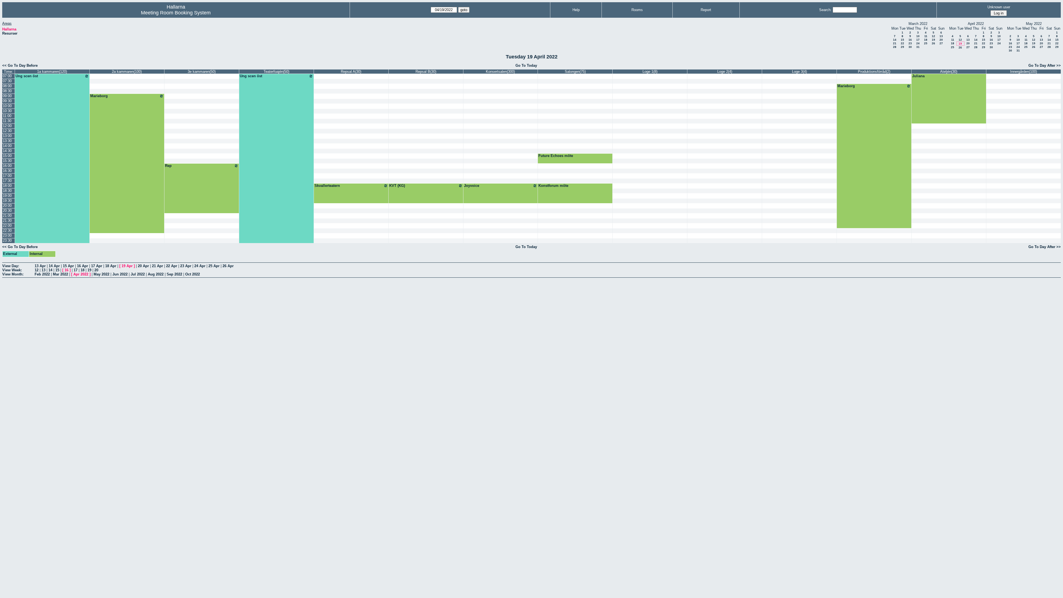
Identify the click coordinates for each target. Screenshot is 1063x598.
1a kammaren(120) (52, 71)
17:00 (7, 176)
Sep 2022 (174, 274)
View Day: (10, 266)
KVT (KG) (397, 186)
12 (933, 36)
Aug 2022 (156, 274)
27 (941, 43)
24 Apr (199, 266)
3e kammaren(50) (202, 71)
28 (894, 46)
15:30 (7, 161)
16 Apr (82, 266)
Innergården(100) (1023, 71)
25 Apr (214, 266)
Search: (825, 10)
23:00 (7, 235)
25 (925, 43)
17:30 (7, 181)
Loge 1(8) (650, 71)
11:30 (7, 121)
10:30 (7, 111)
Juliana (918, 76)
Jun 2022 (120, 274)
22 (902, 43)
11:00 (7, 116)
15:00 (7, 156)
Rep (168, 166)
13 (941, 36)
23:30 (7, 240)
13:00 (7, 136)
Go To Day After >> (1044, 65)
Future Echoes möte (555, 156)
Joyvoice (471, 186)
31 (918, 46)
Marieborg (846, 86)
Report (706, 10)
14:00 (7, 146)
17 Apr (96, 266)
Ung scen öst (27, 76)
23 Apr (185, 266)
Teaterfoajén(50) (276, 71)
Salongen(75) (575, 71)
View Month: (13, 274)
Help (576, 10)
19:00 (7, 196)
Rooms (637, 10)
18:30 (7, 191)
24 (918, 43)
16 (910, 39)
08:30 (7, 91)
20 (941, 39)
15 (902, 39)
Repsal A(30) (351, 71)
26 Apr (228, 266)
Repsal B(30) (426, 71)
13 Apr (40, 266)
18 (925, 39)
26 (933, 43)
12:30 (7, 131)
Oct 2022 (192, 274)
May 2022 (101, 274)
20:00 (7, 205)
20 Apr (143, 266)
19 (933, 39)
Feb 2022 (42, 274)
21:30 (7, 220)
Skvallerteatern (327, 186)
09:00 (7, 96)
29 (902, 46)
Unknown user (998, 7)
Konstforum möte (553, 186)
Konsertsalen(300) (500, 71)
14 (894, 39)
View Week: (12, 270)
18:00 (7, 186)
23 (910, 43)
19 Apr (127, 266)
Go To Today (526, 65)
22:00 (7, 225)
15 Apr (68, 266)
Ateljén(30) (948, 71)
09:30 (7, 101)
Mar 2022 (60, 274)
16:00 (7, 166)
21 (894, 43)
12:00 (7, 126)
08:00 (7, 86)
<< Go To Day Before (20, 65)
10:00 (7, 106)
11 (925, 36)
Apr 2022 (80, 274)
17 (918, 39)
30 (910, 46)
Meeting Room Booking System (176, 13)
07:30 (7, 81)
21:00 (7, 215)
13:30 (7, 141)
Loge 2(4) (724, 71)
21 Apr (157, 266)
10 (918, 36)
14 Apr (54, 266)
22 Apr (171, 266)
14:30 (7, 151)
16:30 (7, 171)
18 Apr (110, 266)
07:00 (7, 76)
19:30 (7, 201)
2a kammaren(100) (127, 71)
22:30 (7, 230)
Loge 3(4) (799, 71)
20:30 (7, 210)
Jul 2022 (138, 274)
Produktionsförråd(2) (874, 71)
